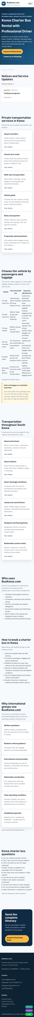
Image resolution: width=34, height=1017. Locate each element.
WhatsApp (29, 1007)
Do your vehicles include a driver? (14, 858)
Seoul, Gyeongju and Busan (15, 482)
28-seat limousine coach (5, 344)
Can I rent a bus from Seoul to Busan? (16, 860)
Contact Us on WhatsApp (12, 57)
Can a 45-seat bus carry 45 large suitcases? (14, 864)
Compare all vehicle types (10, 379)
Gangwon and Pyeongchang (15, 523)
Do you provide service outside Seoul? (16, 887)
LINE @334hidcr (7, 988)
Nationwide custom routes (15, 543)
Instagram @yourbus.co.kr (11, 985)
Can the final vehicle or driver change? (16, 885)
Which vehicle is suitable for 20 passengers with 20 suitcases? (13, 869)
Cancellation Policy (8, 1004)
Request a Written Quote (12, 51)
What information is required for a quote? (17, 889)
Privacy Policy (6, 999)
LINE (29, 1014)
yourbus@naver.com (9, 979)
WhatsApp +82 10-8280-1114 (12, 982)
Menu (30, 3)
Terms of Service (7, 1001)
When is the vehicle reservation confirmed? (13, 881)
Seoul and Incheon (11, 441)
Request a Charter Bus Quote (15, 939)
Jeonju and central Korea (14, 502)
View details (8, 147)
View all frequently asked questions (14, 893)
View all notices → (8, 84)
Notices (4, 1006)
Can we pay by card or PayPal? (14, 877)
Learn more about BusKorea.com (13, 830)
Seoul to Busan (10, 462)
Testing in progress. (12, 93)
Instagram (29, 1010)
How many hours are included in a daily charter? (16, 874)
